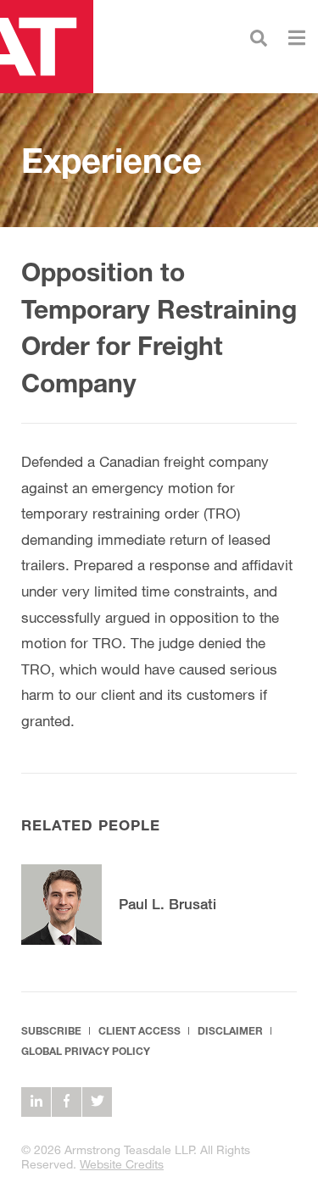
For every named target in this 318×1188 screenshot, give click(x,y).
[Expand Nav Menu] (297, 36)
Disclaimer (230, 1030)
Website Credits (122, 1164)
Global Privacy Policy (85, 1051)
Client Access (139, 1030)
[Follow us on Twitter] (97, 1102)
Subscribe (51, 1030)
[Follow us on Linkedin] (36, 1102)
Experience (111, 160)
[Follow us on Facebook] (66, 1102)
